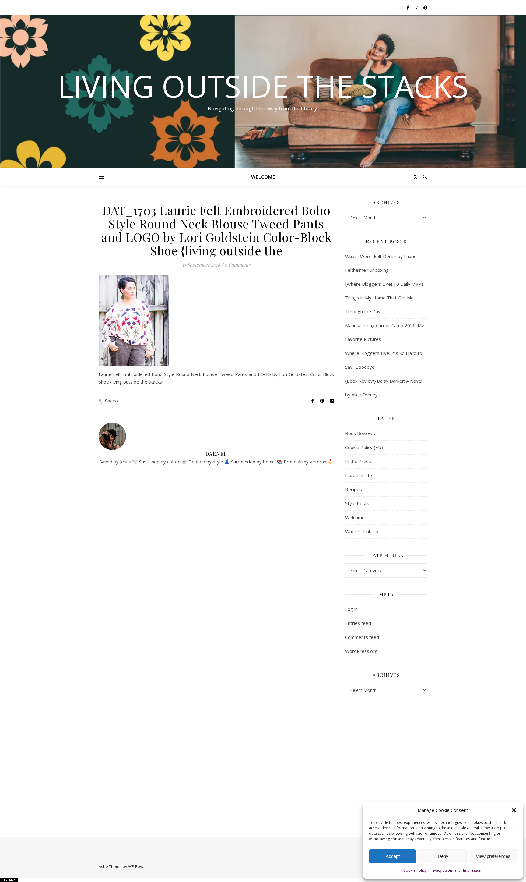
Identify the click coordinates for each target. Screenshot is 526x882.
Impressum (472, 870)
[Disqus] (216, 573)
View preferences (493, 856)
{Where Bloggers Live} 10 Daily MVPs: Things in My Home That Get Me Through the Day (385, 297)
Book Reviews (360, 433)
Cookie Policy (414, 870)
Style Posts (357, 503)
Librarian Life (358, 475)
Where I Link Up (361, 531)
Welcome (263, 177)
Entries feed (358, 623)
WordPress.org (361, 651)
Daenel (112, 401)
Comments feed (362, 637)
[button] (514, 810)
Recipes (353, 489)
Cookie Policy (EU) (364, 447)
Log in (351, 609)
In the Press (358, 461)
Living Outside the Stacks (263, 86)
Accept (393, 856)
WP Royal (137, 866)
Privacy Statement (445, 870)
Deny (443, 856)
